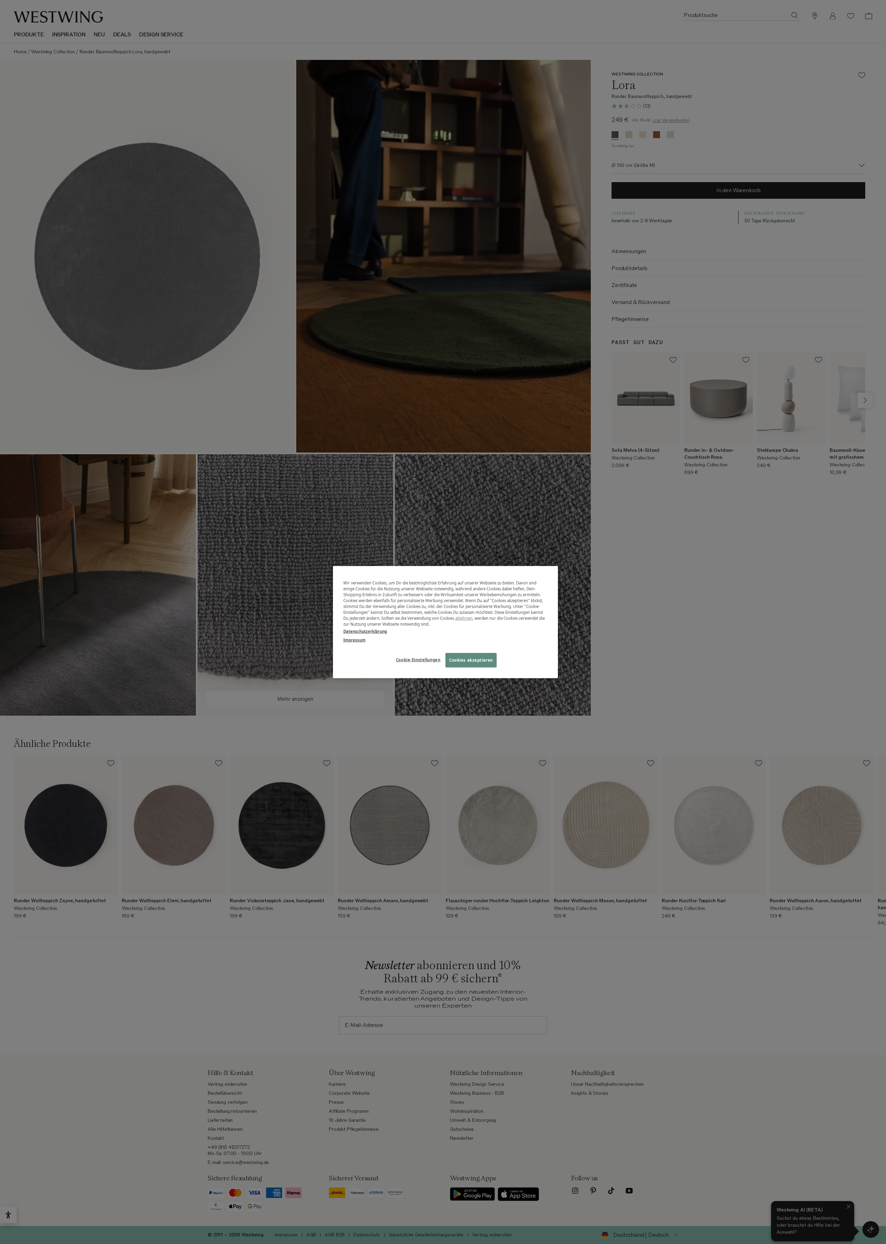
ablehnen (463, 618)
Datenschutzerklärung (365, 631)
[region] (445, 622)
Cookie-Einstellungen (418, 659)
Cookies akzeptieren (471, 660)
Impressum (354, 640)
